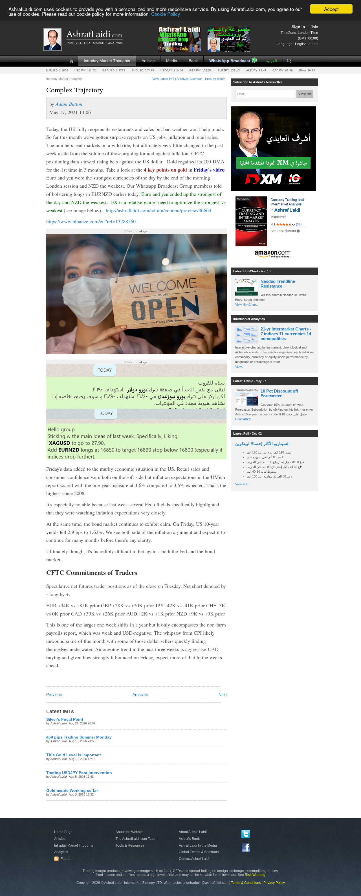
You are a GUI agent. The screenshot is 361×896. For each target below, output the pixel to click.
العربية (271, 61)
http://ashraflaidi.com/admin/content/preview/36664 (158, 210)
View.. (239, 366)
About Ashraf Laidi (193, 832)
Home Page (63, 832)
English (301, 44)
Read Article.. (244, 419)
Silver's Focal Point (64, 719)
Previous (54, 695)
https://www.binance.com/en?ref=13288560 (91, 221)
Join (314, 27)
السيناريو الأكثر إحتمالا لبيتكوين (262, 443)
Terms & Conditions (246, 883)
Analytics (61, 852)
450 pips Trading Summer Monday (79, 737)
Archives (140, 695)
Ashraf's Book (189, 839)
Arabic (313, 44)
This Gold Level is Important (73, 755)
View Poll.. (242, 484)
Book (193, 61)
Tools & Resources (130, 845)
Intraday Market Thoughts (107, 61)
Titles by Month (214, 78)
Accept (331, 8)
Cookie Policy (165, 13)
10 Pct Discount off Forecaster (279, 393)
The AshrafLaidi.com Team (136, 839)
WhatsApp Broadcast (229, 61)
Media (171, 61)
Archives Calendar (189, 78)
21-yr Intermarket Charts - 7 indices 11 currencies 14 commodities (286, 334)
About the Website (130, 832)
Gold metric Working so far (72, 790)
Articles (148, 61)
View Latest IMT (163, 78)
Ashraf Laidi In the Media (198, 845)
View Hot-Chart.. (246, 304)
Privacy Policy (274, 883)
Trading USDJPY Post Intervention (79, 773)
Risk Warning (255, 875)
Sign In (298, 27)
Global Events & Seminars (199, 852)
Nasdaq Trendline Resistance (278, 283)
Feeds (63, 859)
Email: (241, 94)
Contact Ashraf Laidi (194, 859)
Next (223, 695)
